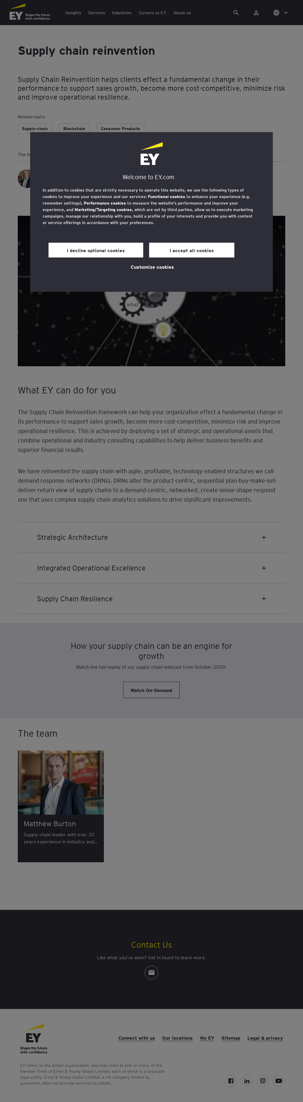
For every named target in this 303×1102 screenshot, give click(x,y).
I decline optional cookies (96, 250)
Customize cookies (152, 266)
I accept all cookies (192, 250)
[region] (151, 212)
